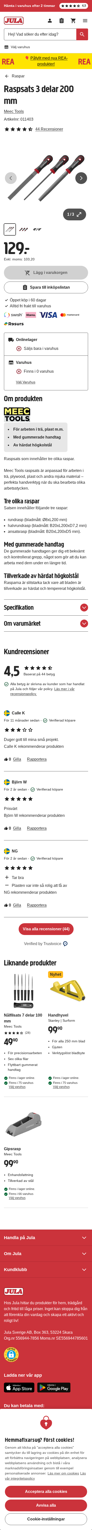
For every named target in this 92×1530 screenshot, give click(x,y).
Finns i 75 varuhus (21, 1085)
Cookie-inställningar (46, 1519)
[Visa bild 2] (23, 229)
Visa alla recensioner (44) (46, 929)
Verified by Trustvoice (42, 944)
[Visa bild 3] (37, 229)
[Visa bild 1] (10, 229)
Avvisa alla (46, 1505)
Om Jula (12, 1253)
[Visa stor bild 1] (46, 178)
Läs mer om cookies (63, 1473)
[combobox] (46, 34)
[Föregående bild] (11, 178)
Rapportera (37, 759)
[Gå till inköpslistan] (61, 21)
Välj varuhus (20, 47)
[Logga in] (50, 21)
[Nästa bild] (81, 178)
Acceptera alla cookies (46, 1491)
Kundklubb (15, 1269)
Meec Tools (14, 111)
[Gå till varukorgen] (73, 21)
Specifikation (19, 607)
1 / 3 (70, 214)
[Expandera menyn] (85, 21)
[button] (11, 1354)
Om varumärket (22, 623)
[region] (46, 1469)
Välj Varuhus (25, 382)
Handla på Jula (19, 1237)
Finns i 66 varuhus (21, 1196)
